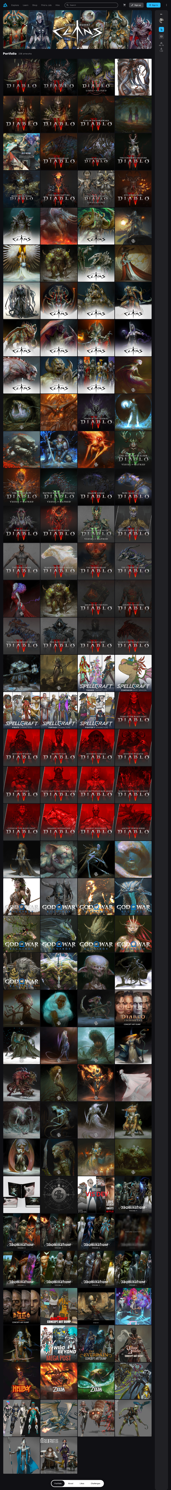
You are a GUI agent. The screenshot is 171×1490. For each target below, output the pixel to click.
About (70, 1483)
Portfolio (58, 1483)
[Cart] (124, 5)
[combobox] (91, 5)
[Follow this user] (161, 29)
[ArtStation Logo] (5, 5)
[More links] (166, 5)
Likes (82, 1483)
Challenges (95, 1483)
